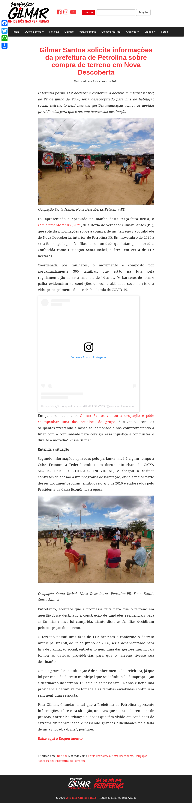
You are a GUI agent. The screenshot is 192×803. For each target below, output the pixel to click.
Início (16, 31)
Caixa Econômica (99, 756)
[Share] (4, 45)
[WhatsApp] (4, 38)
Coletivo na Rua (110, 31)
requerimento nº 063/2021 (59, 225)
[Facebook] (4, 23)
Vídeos (149, 31)
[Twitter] (4, 30)
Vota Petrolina (87, 31)
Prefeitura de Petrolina (70, 761)
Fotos (164, 31)
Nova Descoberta (122, 756)
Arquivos (131, 31)
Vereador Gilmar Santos (81, 797)
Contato (88, 12)
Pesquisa (143, 12)
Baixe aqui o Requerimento (60, 738)
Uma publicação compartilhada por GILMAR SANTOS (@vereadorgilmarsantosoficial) (92, 406)
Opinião (69, 31)
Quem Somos (33, 31)
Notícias (54, 31)
